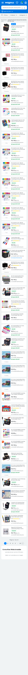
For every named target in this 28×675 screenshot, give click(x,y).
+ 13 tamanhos (6, 77)
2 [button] (7, 543)
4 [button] (12, 543)
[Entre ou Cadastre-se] (25, 2)
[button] (22, 8)
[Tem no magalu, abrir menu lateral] (2, 2)
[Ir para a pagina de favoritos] (17, 3)
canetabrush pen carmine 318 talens (14, 552)
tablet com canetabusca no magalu (14, 555)
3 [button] (10, 543)
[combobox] (14, 7)
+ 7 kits (6, 143)
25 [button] (20, 543)
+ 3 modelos (6, 375)
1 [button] (5, 543)
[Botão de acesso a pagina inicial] (9, 2)
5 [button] (15, 543)
